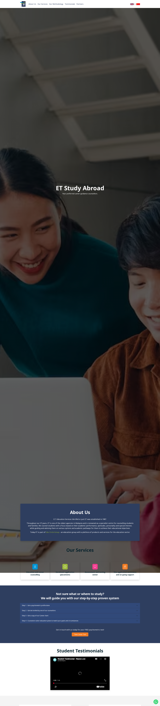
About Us (32, 4)
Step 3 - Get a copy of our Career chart (35, 616)
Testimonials (70, 4)
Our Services (43, 4)
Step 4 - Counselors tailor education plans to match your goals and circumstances (50, 621)
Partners (79, 4)
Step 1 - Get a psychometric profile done (36, 605)
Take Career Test (80, 634)
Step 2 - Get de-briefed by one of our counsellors (39, 610)
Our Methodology (56, 4)
